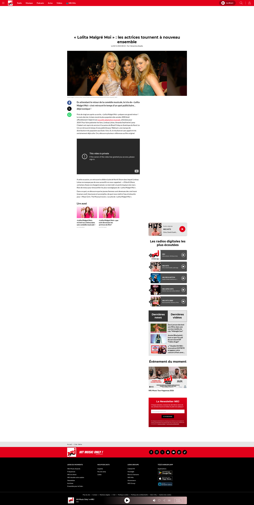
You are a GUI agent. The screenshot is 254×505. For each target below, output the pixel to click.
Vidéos (59, 3)
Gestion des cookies (165, 495)
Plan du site (86, 495)
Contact (94, 495)
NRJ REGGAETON (168, 277)
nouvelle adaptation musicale (109, 120)
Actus (50, 3)
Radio (19, 3)
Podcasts (40, 3)
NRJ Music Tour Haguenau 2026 (161, 390)
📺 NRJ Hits (71, 3)
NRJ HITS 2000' (167, 300)
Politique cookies (123, 495)
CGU (113, 495)
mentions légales (161, 423)
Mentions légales (105, 495)
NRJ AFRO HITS (168, 289)
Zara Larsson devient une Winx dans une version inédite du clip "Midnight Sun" (176, 328)
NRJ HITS (167, 229)
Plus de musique (178, 500)
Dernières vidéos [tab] (177, 316)
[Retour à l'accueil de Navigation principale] (10, 3)
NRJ (163, 254)
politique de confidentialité (173, 423)
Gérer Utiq (153, 495)
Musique (29, 3)
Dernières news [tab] (158, 316)
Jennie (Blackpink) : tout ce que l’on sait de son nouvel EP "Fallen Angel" (175, 338)
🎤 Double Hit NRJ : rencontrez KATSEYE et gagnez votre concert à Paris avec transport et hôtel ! (176, 350)
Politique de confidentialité (139, 495)
